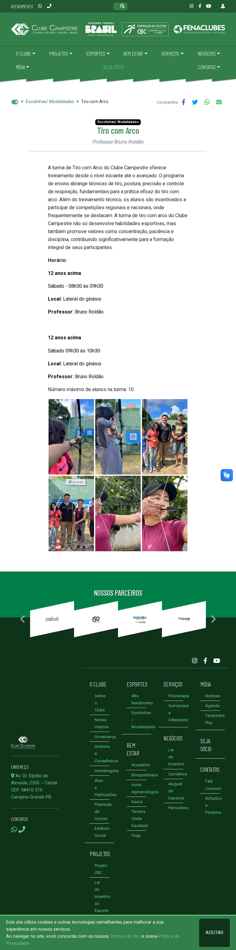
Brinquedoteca (145, 775)
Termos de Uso (125, 936)
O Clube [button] (23, 53)
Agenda (212, 705)
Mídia (205, 684)
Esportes (137, 684)
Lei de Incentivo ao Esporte (103, 896)
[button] (22, 619)
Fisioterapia (178, 696)
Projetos (100, 853)
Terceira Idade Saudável (140, 818)
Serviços (173, 684)
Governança (105, 736)
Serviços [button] (170, 53)
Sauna (137, 801)
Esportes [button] (95, 53)
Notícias (212, 696)
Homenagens (107, 770)
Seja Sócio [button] (113, 66)
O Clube (98, 684)
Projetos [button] (58, 53)
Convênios (177, 774)
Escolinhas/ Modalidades (50, 101)
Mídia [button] (20, 66)
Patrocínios (178, 808)
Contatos (209, 769)
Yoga (136, 835)
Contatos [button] (207, 66)
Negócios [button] (207, 53)
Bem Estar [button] (133, 53)
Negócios (173, 738)
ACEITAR (214, 932)
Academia (141, 765)
